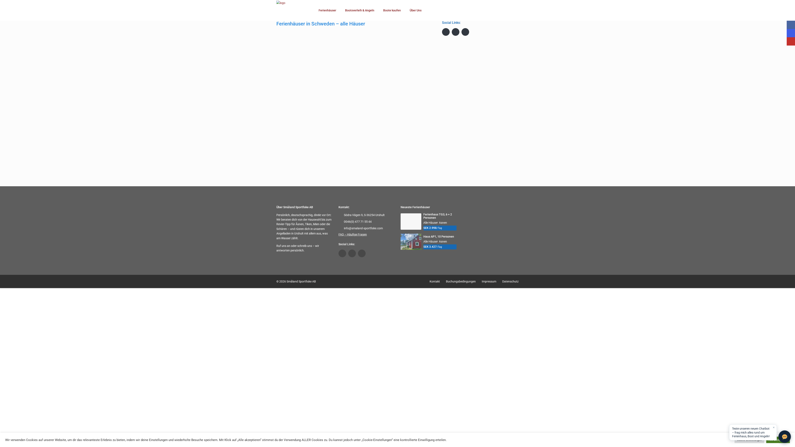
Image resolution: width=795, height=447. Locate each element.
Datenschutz (510, 281)
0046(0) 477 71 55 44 (358, 221)
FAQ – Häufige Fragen (352, 234)
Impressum (489, 281)
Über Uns (416, 10)
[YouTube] (455, 32)
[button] (753, 432)
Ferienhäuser (327, 10)
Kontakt (435, 281)
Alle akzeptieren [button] (778, 439)
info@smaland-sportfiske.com (363, 228)
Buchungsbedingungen (461, 281)
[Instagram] (465, 32)
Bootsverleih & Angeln (359, 10)
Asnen (443, 222)
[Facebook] (446, 32)
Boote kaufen (392, 10)
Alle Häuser (430, 222)
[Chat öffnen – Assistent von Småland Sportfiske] (784, 436)
